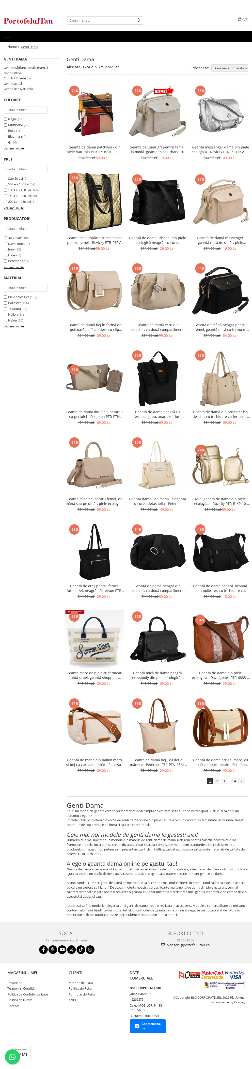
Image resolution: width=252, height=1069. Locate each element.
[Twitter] (71, 949)
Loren (12, 255)
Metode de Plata (81, 983)
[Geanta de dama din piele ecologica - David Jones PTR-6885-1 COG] (220, 639)
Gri (10, 142)
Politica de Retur (81, 988)
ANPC (73, 1000)
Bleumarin (15, 136)
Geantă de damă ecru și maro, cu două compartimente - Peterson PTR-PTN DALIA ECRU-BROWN (220, 762)
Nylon (12, 320)
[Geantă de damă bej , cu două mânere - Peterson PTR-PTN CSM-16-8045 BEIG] (157, 726)
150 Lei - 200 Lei (19, 195)
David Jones (16, 243)
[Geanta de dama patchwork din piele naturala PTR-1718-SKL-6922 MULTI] (94, 113)
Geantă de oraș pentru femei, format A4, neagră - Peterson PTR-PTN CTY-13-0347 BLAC (95, 588)
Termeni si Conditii (20, 988)
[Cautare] (138, 20)
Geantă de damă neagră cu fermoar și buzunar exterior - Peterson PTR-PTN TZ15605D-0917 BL (158, 414)
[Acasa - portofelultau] (28, 21)
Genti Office (12, 73)
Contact (13, 1006)
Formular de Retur (82, 994)
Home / (13, 46)
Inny (11, 249)
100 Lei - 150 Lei (19, 190)
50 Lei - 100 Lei (18, 184)
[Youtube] (62, 949)
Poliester (14, 303)
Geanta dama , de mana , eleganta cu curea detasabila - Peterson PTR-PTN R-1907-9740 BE (157, 501)
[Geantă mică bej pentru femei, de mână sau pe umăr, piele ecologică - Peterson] (94, 465)
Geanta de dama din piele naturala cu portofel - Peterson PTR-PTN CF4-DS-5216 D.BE (95, 414)
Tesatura (14, 309)
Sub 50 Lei (15, 178)
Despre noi (15, 983)
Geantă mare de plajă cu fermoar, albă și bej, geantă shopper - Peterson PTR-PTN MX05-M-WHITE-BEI (94, 675)
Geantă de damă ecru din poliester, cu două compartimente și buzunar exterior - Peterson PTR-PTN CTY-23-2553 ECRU (157, 327)
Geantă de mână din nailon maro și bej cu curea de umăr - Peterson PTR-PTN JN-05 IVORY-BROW (94, 762)
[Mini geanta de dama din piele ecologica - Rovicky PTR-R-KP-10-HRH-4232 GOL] (220, 465)
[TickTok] (81, 949)
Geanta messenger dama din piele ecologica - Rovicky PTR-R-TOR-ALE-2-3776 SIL (220, 149)
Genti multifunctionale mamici (26, 67)
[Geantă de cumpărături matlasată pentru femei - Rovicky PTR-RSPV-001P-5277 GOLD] (94, 202)
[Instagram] (90, 949)
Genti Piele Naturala (18, 89)
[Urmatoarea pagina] (241, 781)
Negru (12, 119)
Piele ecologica (18, 297)
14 (234, 780)
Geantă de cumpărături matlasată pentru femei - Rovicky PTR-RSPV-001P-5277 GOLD (95, 240)
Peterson (14, 261)
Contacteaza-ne (151, 1026)
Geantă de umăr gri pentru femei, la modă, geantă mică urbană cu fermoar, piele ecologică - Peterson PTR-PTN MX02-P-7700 (157, 149)
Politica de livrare (19, 1000)
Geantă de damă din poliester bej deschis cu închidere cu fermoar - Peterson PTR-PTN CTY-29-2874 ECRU (220, 414)
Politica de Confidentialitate (27, 994)
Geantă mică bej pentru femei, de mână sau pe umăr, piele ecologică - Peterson (94, 501)
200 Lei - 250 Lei (19, 201)
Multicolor (15, 125)
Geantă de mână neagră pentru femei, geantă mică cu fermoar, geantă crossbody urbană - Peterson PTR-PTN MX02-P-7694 (220, 327)
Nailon (13, 314)
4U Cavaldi (15, 237)
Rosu (12, 130)
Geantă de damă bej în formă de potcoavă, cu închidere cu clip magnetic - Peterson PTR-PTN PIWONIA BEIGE (94, 327)
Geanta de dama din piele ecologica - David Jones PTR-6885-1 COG (220, 675)
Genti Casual (13, 83)
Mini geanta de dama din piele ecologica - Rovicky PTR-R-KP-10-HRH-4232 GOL (220, 501)
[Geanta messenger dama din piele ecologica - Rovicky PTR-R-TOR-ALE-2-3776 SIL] (220, 113)
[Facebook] (43, 949)
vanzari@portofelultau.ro (188, 944)
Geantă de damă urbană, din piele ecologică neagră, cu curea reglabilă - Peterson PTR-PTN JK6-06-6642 (157, 240)
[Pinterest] (52, 949)
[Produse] (8, 37)
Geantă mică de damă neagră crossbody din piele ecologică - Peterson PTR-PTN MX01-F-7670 (157, 675)
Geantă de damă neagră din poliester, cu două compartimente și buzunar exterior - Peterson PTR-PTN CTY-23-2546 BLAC (157, 588)
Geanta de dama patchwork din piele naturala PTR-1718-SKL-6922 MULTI (94, 149)
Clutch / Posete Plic (18, 78)
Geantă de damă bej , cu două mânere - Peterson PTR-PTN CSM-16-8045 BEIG (157, 762)
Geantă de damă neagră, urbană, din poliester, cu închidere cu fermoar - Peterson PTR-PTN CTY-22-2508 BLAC (220, 588)
